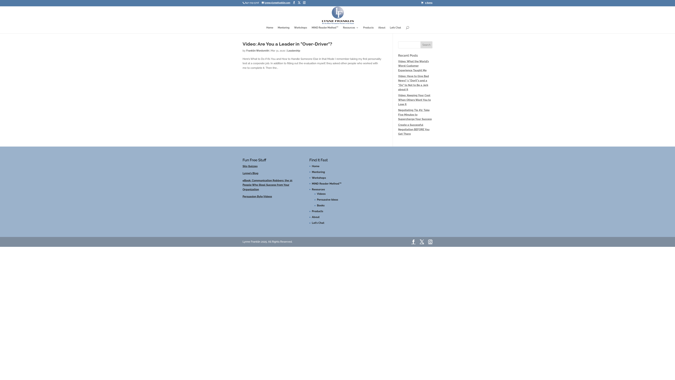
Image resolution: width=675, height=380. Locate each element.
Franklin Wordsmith (257, 54)
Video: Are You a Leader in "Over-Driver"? (287, 47)
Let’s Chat (395, 28)
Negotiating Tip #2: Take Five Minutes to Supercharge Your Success (415, 118)
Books (320, 208)
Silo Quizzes (250, 169)
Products (368, 28)
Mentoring (284, 28)
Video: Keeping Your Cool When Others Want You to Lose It (414, 103)
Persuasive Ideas (327, 203)
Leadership (293, 54)
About (381, 28)
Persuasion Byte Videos (257, 199)
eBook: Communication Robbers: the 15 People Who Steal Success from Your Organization (267, 188)
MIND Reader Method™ (325, 28)
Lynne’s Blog (250, 176)
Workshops (300, 28)
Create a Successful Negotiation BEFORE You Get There (413, 133)
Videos (321, 197)
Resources (349, 28)
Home (269, 28)
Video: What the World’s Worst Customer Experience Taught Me (413, 69)
